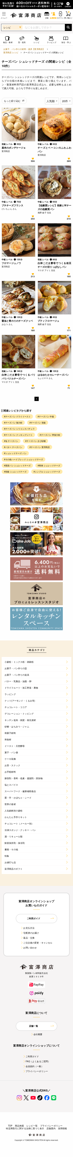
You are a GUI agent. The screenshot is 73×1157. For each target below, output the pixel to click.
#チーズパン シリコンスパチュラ (19, 428)
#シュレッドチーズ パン (15, 453)
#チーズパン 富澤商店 (40, 447)
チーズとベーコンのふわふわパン (54, 149)
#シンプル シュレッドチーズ (47, 471)
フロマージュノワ (11, 263)
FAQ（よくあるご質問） (38, 1061)
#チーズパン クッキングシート (18, 434)
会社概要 (37, 1034)
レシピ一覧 (32, 1125)
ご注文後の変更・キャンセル (37, 942)
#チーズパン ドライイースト (17, 416)
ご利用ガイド (32, 1056)
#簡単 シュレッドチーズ (49, 465)
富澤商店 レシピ (10, 52)
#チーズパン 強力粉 (13, 422)
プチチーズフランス (12, 205)
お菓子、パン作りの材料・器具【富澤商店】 (24, 48)
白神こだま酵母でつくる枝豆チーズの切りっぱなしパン (54, 264)
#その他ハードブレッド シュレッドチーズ (23, 459)
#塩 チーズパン (11, 440)
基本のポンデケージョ (14, 147)
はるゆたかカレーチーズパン (53, 374)
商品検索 (19, 1125)
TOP (10, 1125)
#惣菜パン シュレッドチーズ (17, 465)
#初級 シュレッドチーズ (15, 471)
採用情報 (62, 1128)
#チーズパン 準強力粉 (50, 434)
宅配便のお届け (31, 932)
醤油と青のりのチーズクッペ (17, 320)
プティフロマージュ (48, 320)
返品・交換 (28, 937)
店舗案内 (51, 1128)
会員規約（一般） (34, 1066)
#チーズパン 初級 (38, 422)
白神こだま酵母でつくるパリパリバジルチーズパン (18, 376)
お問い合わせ (30, 947)
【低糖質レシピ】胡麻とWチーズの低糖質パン (54, 207)
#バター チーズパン (13, 447)
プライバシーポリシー (37, 1071)
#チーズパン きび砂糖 (35, 440)
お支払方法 (28, 927)
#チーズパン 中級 (46, 416)
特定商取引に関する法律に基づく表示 (25, 1128)
